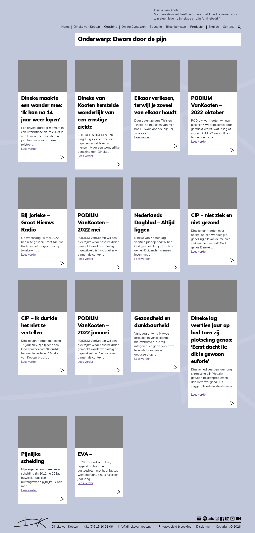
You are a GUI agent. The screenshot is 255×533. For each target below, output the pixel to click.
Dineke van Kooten (167, 10)
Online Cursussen (134, 27)
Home (65, 27)
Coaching (110, 27)
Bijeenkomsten (176, 27)
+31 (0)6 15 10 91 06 (98, 526)
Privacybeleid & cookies (175, 526)
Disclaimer (203, 526)
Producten (197, 27)
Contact (228, 27)
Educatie (156, 27)
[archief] (199, 519)
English (214, 27)
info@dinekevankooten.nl (135, 526)
